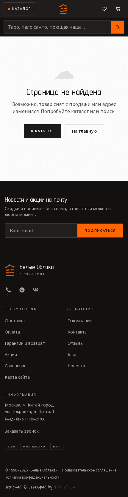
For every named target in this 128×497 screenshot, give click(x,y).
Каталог (21, 9)
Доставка (15, 320)
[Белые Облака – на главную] (64, 8)
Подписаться (100, 230)
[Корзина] (117, 8)
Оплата (12, 332)
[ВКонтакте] (35, 289)
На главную (84, 131)
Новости (76, 366)
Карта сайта (17, 377)
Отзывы (76, 343)
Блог (72, 354)
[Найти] (117, 27)
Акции (11, 354)
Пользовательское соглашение (89, 470)
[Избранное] (104, 8)
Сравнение (15, 366)
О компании (80, 320)
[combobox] (57, 27)
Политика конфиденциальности (32, 477)
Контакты (78, 332)
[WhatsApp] (22, 289)
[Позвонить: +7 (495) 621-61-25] (8, 289)
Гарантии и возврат (25, 343)
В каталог (42, 130)
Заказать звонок (22, 431)
